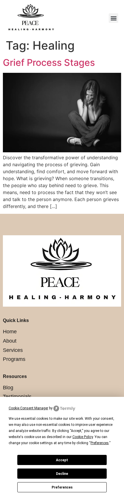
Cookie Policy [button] (82, 437)
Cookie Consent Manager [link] (28, 408)
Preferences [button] (100, 443)
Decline (62, 474)
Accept (62, 460)
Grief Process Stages (49, 62)
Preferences (62, 487)
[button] (113, 18)
